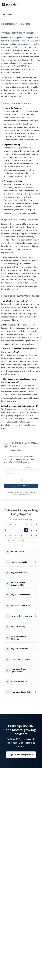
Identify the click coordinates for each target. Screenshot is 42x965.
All (5, 525)
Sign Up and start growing (21, 755)
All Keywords (7, 14)
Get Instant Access (22, 486)
